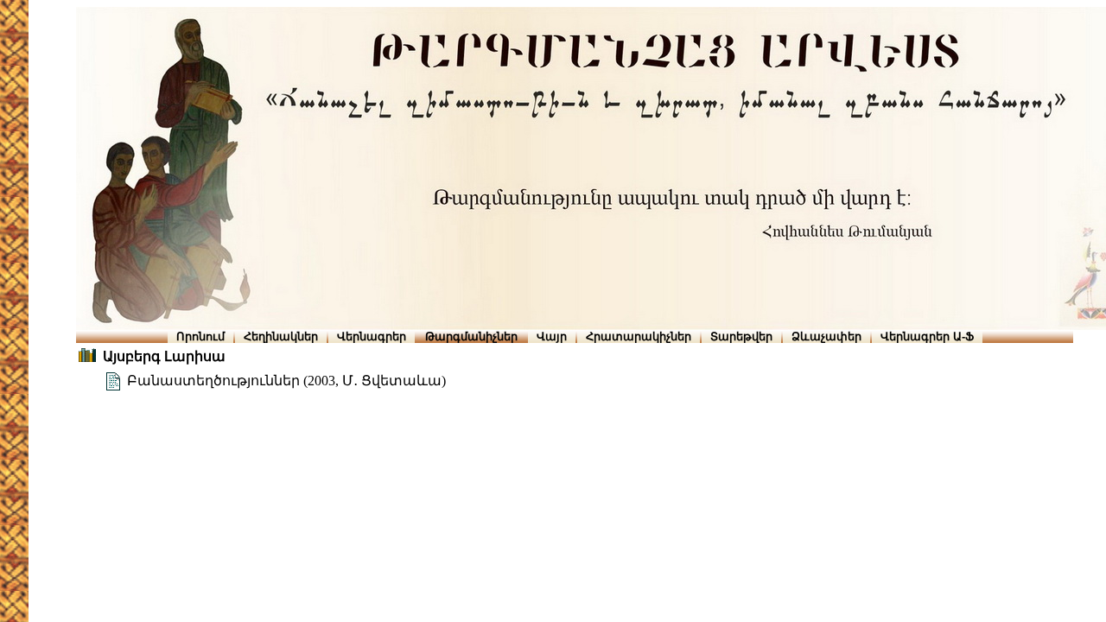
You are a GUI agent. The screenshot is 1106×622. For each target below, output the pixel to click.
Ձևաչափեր (826, 336)
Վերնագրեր (371, 336)
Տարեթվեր (741, 336)
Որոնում (200, 336)
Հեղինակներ (281, 336)
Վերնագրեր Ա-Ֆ (927, 336)
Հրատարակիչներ (638, 336)
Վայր (552, 336)
